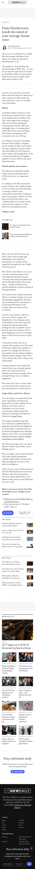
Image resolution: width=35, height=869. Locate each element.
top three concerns (12, 300)
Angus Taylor (16, 416)
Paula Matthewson (14, 46)
